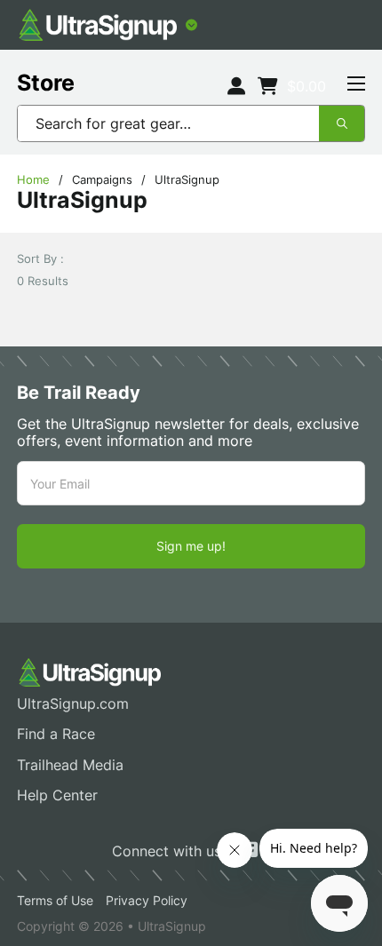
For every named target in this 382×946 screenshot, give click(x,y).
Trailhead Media (70, 765)
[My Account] (236, 86)
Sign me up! (191, 545)
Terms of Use (55, 901)
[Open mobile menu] (356, 83)
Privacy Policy (146, 901)
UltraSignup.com (73, 704)
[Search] (341, 123)
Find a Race (56, 734)
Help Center (57, 795)
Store (46, 82)
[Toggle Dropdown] (191, 25)
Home (33, 180)
